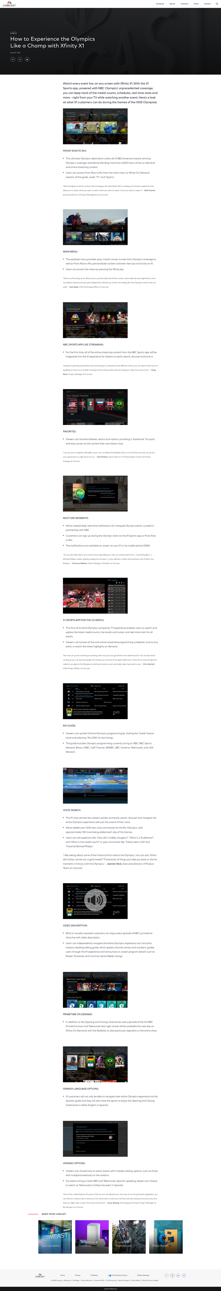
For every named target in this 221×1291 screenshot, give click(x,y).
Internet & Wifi (99, 1280)
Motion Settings (143, 1275)
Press (196, 4)
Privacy (77, 1275)
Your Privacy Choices (119, 1275)
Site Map (76, 1280)
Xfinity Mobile (135, 1280)
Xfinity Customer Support (150, 1280)
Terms (62, 1275)
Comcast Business (87, 1280)
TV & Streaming (111, 1280)
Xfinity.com (67, 1280)
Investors (184, 4)
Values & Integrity (123, 1280)
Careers (207, 4)
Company (160, 4)
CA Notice (94, 1275)
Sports (172, 4)
